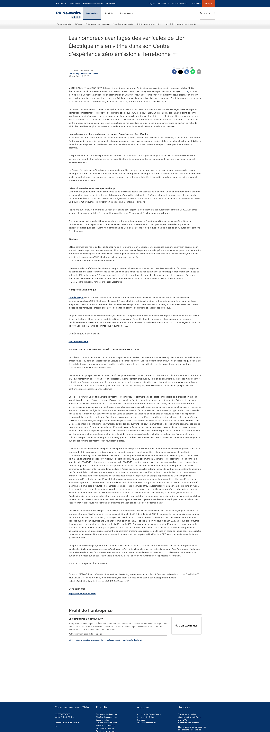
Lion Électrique (76, 297)
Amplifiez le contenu (105, 728)
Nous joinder (127, 13)
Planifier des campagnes (106, 717)
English (152, 3)
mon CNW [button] (163, 3)
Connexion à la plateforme (189, 717)
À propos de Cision (145, 717)
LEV (186, 91)
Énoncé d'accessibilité (146, 722)
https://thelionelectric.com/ (82, 593)
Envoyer (208, 3)
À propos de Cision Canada (149, 714)
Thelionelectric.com (78, 341)
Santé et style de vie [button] (123, 24)
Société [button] (169, 24)
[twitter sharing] (180, 72)
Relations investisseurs (93, 3)
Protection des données (188, 722)
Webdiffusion (111, 3)
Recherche (205, 13)
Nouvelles (92, 13)
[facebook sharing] (174, 72)
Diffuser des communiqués (108, 722)
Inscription (196, 3)
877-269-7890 (64, 714)
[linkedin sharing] (186, 72)
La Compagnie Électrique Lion (86, 619)
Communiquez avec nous (66, 722)
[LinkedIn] (56, 726)
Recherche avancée (186, 24)
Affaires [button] (78, 24)
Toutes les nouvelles (187, 714)
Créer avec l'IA (102, 719)
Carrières (141, 719)
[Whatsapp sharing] (192, 72)
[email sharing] (199, 72)
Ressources (61, 3)
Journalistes (74, 3)
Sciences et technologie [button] (98, 24)
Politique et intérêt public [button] (149, 24)
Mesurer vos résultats (105, 725)
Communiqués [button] (64, 24)
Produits (108, 13)
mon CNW (182, 719)
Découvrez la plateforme (106, 714)
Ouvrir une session (180, 3)
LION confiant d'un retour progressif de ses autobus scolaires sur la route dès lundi (105, 639)
